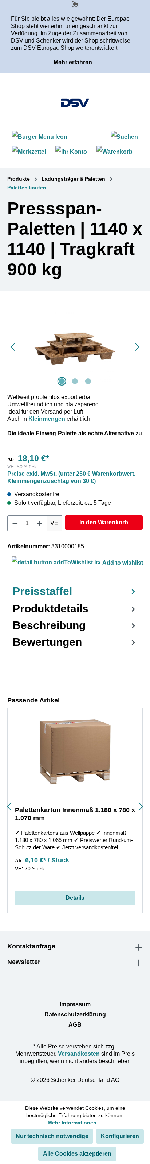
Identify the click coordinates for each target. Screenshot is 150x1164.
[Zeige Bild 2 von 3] (75, 381)
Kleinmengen (46, 419)
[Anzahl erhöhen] (39, 523)
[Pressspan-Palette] (75, 347)
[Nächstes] (137, 347)
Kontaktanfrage (31, 946)
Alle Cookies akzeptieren (77, 1154)
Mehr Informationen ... (75, 1122)
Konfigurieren (120, 1136)
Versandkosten (79, 1054)
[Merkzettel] (29, 151)
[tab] (75, 591)
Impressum (75, 1004)
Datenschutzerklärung (75, 1014)
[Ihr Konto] (71, 151)
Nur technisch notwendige (52, 1136)
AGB (75, 1025)
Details (75, 898)
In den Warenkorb (103, 522)
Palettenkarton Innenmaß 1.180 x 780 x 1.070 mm (75, 814)
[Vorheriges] (12, 347)
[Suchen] (124, 136)
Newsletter (23, 962)
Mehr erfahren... (75, 62)
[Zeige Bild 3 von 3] (88, 381)
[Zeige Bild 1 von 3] (62, 381)
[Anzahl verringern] (15, 523)
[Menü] (40, 136)
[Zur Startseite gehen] (75, 103)
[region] (75, 347)
